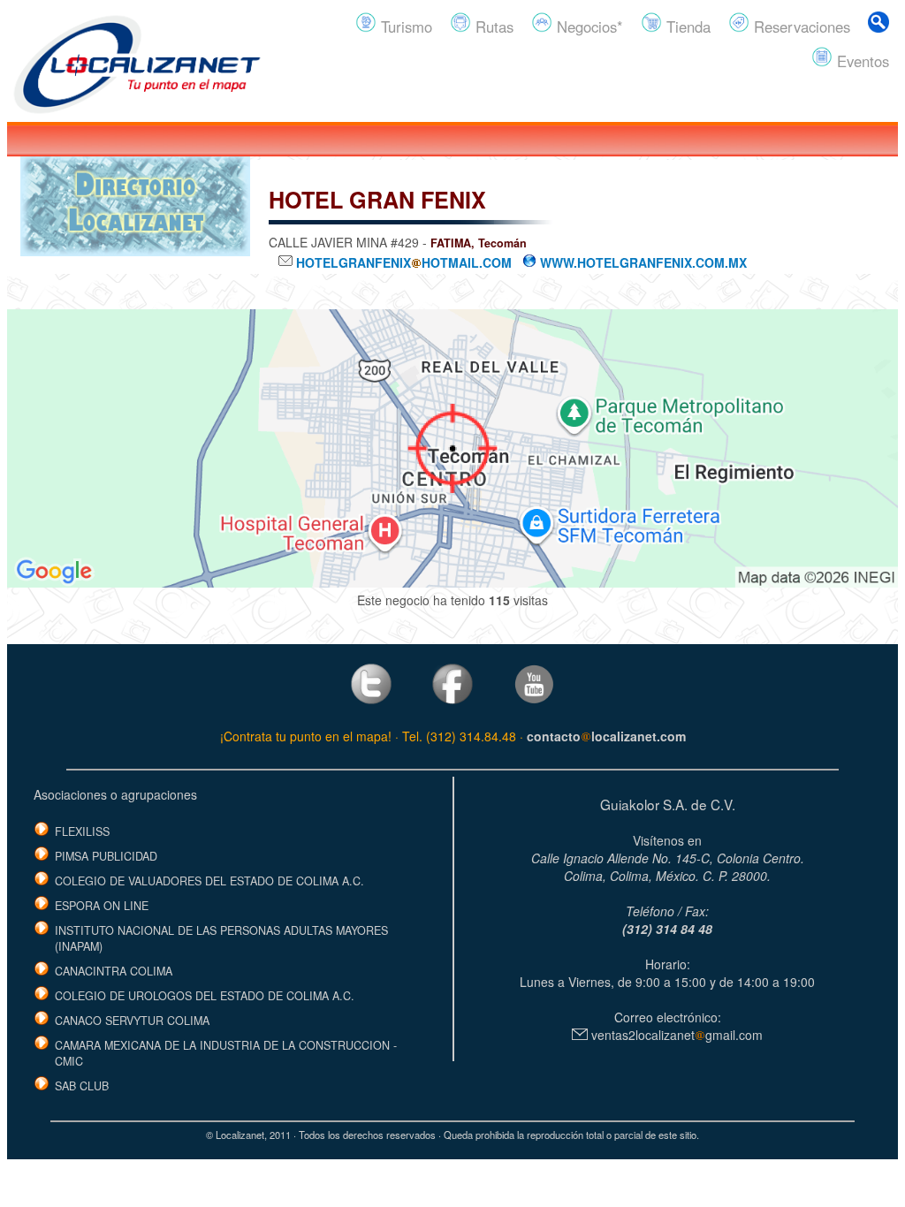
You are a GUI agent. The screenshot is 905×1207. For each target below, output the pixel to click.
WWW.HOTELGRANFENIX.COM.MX (641, 262)
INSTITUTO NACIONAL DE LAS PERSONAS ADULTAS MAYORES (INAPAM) (221, 938)
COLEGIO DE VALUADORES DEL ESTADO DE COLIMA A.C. (209, 881)
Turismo (404, 26)
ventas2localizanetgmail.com (675, 1035)
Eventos (861, 61)
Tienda (686, 26)
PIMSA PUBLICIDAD (106, 856)
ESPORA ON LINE (101, 906)
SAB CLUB (82, 1086)
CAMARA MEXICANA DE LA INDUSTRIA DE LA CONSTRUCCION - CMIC (226, 1053)
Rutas (492, 26)
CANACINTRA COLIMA (113, 971)
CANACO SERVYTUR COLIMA (132, 1021)
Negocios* (587, 26)
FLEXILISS (82, 831)
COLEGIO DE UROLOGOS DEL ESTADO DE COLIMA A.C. (204, 996)
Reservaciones (799, 26)
